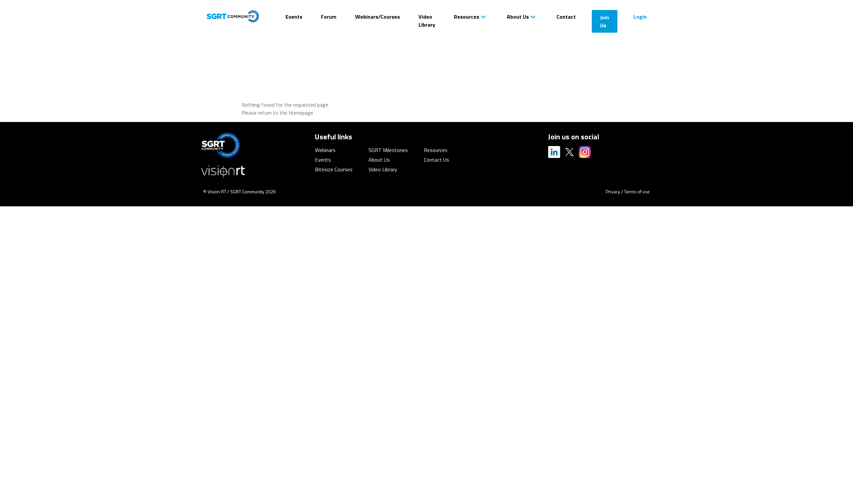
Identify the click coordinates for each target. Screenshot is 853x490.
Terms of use (637, 191)
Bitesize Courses (334, 169)
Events (294, 17)
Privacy (613, 191)
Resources (466, 17)
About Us (518, 17)
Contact (566, 17)
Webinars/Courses (377, 17)
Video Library (427, 21)
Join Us (604, 21)
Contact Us (436, 160)
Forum (329, 17)
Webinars (325, 150)
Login (640, 17)
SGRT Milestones (388, 150)
